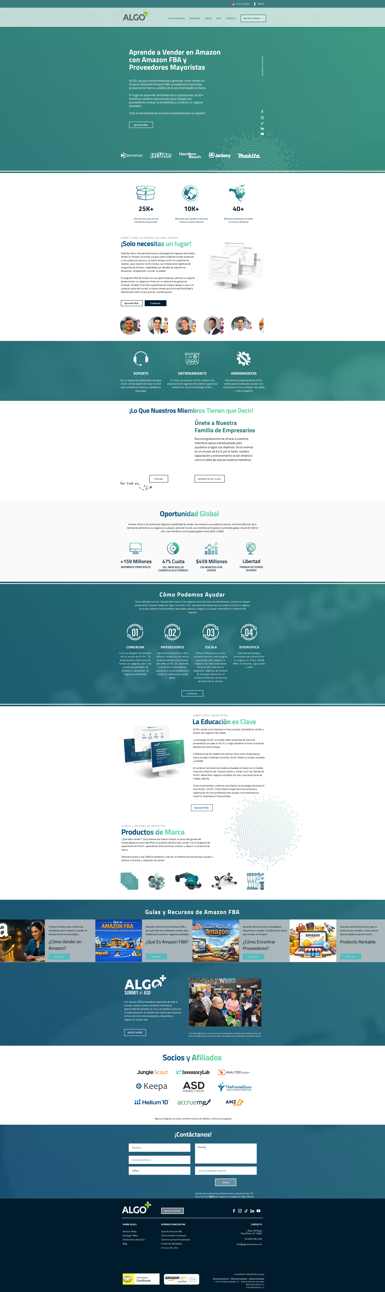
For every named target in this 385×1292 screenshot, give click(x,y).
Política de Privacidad (239, 1278)
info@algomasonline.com (249, 1244)
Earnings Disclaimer (256, 1278)
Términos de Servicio (220, 1278)
